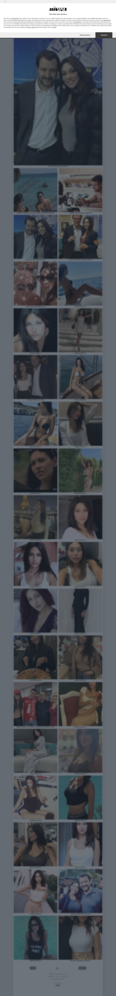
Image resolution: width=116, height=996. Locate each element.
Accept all (104, 35)
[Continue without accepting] (5, 1)
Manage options (85, 35)
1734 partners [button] (15, 18)
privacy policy (31, 27)
